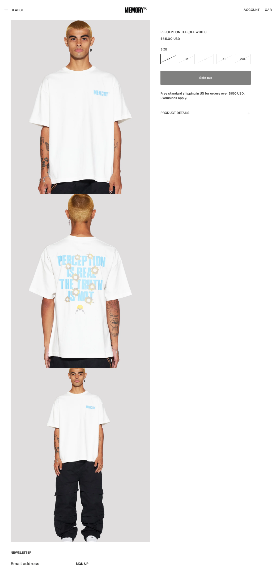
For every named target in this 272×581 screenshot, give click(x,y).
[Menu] (6, 10)
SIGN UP (82, 564)
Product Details (174, 113)
